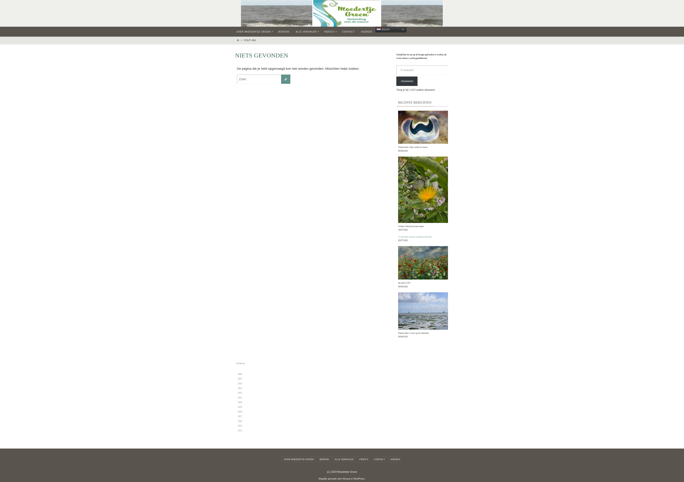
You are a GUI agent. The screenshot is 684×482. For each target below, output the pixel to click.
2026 (240, 374)
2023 (240, 388)
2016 (240, 421)
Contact (379, 459)
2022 (240, 393)
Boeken (324, 459)
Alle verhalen (344, 459)
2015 (240, 426)
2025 (240, 379)
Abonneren (407, 81)
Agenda (395, 459)
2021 (240, 397)
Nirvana (346, 478)
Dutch (385, 29)
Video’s (363, 459)
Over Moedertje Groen (299, 459)
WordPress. (359, 478)
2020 (240, 402)
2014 (240, 430)
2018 (240, 411)
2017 (240, 416)
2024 (240, 383)
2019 (240, 407)
